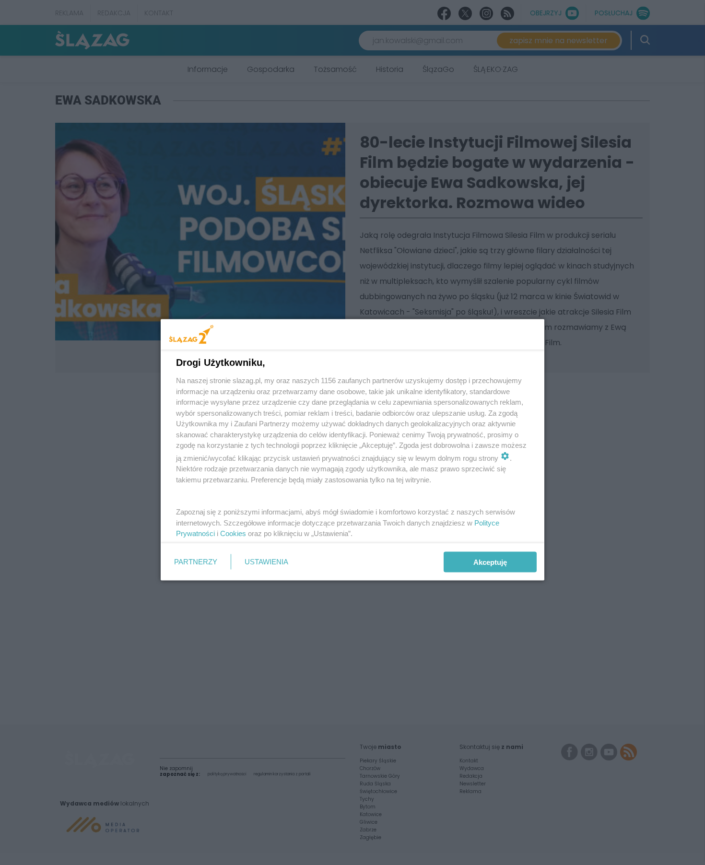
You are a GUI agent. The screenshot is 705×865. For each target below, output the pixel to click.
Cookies (233, 533)
